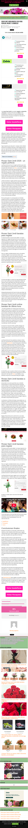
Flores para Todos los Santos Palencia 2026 (11, 814)
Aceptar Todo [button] (15, 823)
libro (15, 168)
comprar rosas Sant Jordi (11, 637)
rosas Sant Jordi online (5, 640)
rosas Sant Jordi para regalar (18, 640)
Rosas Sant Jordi (7, 577)
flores (13, 374)
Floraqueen (5, 523)
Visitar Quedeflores (14, 122)
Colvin (3, 525)
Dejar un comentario (7, 27)
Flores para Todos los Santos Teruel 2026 (10, 816)
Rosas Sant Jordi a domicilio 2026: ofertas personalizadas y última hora (13, 717)
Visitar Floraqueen (14, 129)
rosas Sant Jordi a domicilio (14, 639)
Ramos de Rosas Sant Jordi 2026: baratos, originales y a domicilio (13, 682)
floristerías (9, 343)
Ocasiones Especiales (15, 16)
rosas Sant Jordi (4, 639)
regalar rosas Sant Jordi (22, 637)
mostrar (14, 156)
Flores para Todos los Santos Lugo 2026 (10, 812)
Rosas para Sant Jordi (15, 26)
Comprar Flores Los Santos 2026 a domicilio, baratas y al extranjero (13, 754)
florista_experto (6, 25)
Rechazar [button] (21, 823)
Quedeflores (5, 521)
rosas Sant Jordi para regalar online (8, 643)
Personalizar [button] (14, 826)
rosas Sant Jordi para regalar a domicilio (9, 642)
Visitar (20, 56)
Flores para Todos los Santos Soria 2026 (10, 818)
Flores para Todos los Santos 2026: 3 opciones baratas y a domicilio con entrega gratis (13, 736)
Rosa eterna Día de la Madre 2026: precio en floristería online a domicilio (13, 665)
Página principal (5, 16)
